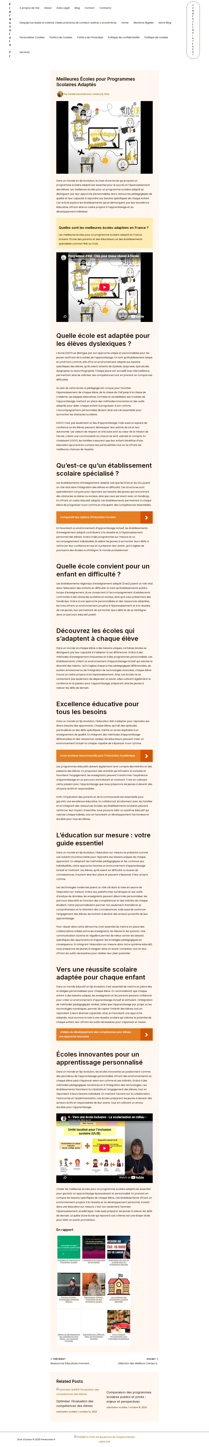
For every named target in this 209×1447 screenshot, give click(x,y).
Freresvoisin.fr (10, 30)
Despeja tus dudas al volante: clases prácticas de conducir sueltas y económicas (68, 22)
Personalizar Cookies (32, 37)
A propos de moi (29, 8)
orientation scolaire (66, 1411)
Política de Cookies (60, 37)
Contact (90, 8)
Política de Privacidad (90, 37)
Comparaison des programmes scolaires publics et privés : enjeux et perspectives (128, 1396)
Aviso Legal (63, 8)
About (48, 8)
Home (125, 22)
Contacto (105, 8)
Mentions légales (143, 22)
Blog (77, 8)
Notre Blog (165, 22)
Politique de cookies (156, 37)
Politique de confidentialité (124, 37)
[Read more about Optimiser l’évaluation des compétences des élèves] (79, 1392)
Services (25, 52)
